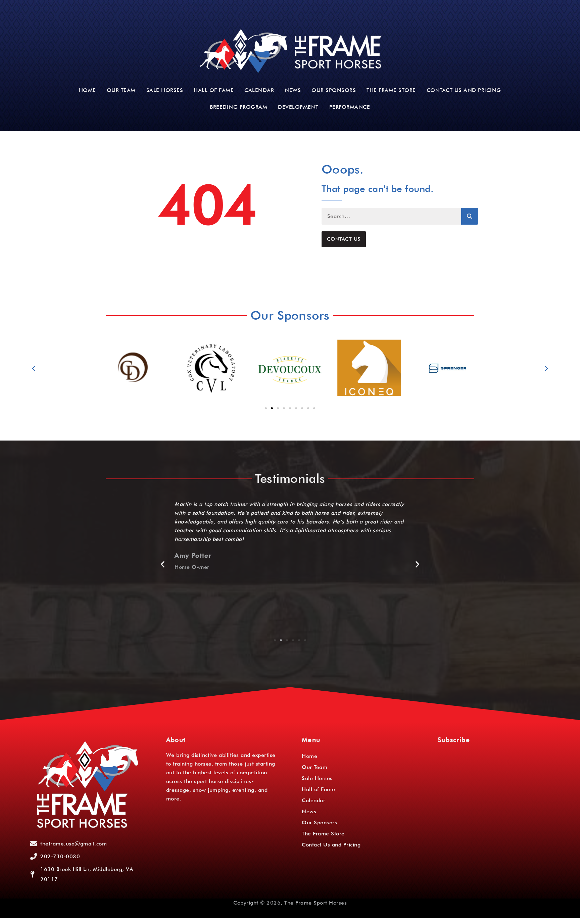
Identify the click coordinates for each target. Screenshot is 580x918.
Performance (349, 107)
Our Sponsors (333, 90)
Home (87, 90)
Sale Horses (164, 90)
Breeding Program (238, 107)
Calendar (259, 90)
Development (298, 107)
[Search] (469, 216)
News (293, 90)
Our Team (121, 90)
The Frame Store (391, 90)
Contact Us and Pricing (464, 90)
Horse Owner (192, 567)
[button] (33, 368)
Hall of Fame (214, 90)
